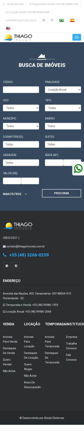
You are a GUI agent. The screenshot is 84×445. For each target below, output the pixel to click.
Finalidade (52, 82)
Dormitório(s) (13, 136)
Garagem (9, 155)
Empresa (71, 336)
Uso (6, 100)
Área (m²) (51, 155)
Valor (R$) (10, 173)
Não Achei (9, 371)
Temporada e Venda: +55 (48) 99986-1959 (55, 4)
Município (9, 118)
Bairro (50, 118)
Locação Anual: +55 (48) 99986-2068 (28, 12)
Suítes (49, 136)
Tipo (48, 100)
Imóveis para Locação (29, 341)
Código (8, 82)
